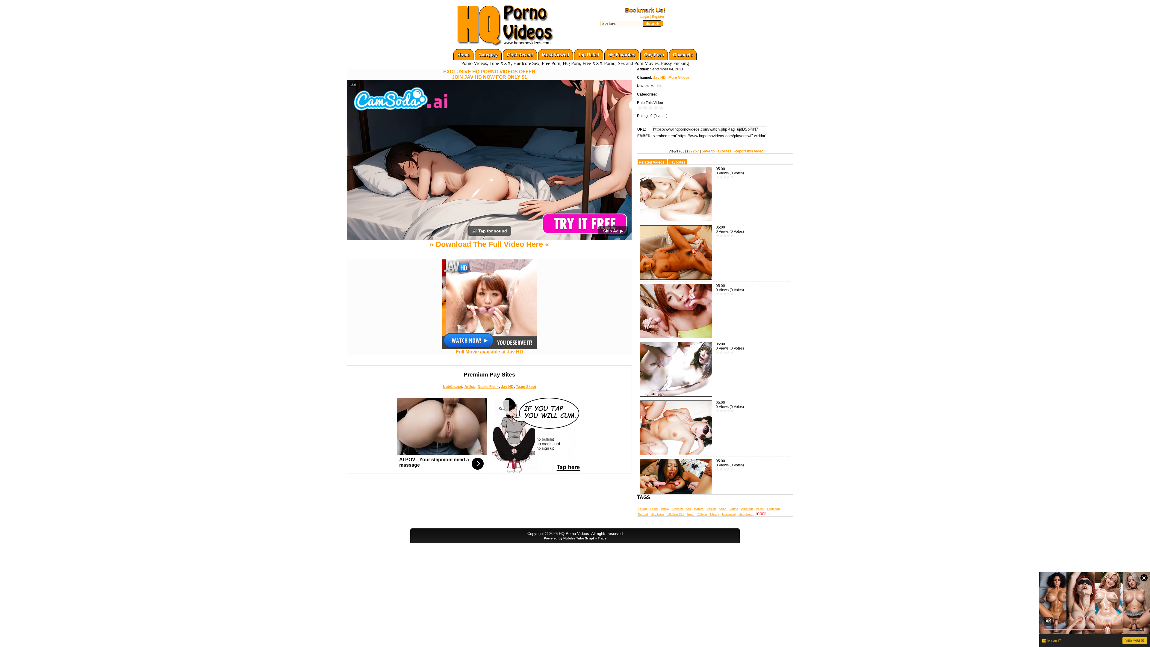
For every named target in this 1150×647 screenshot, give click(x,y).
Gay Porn (654, 54)
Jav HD (507, 440)
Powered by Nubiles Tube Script (569, 549)
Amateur (747, 508)
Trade (602, 549)
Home (463, 54)
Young (642, 508)
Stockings (657, 514)
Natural (643, 514)
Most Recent (520, 54)
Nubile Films (488, 440)
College (702, 514)
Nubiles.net (452, 440)
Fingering (773, 508)
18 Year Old (675, 514)
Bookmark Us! (645, 10)
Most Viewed (555, 54)
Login (644, 16)
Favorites (677, 162)
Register (658, 16)
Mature (698, 508)
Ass (688, 508)
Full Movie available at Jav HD (489, 405)
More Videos (679, 77)
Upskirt (711, 508)
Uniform (677, 508)
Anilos (469, 440)
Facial (654, 508)
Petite (760, 508)
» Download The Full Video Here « (489, 297)
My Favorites (621, 54)
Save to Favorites (717, 151)
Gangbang (746, 514)
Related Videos (652, 162)
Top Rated (588, 54)
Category (488, 54)
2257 (695, 151)
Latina (734, 508)
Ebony (714, 514)
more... (763, 513)
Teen (690, 514)
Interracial (729, 514)
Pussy (665, 508)
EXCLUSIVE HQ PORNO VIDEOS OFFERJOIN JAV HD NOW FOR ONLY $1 (489, 74)
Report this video (748, 151)
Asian (723, 508)
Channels (683, 54)
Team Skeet (526, 440)
